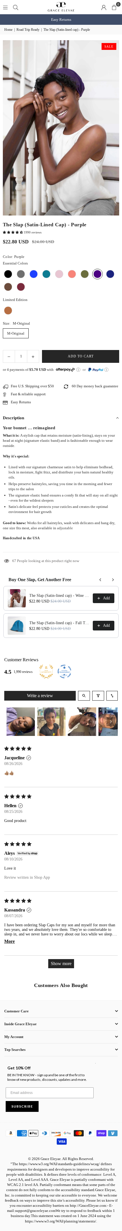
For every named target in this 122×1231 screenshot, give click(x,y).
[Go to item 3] (82, 721)
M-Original (15, 333)
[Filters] (98, 696)
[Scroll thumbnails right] (110, 721)
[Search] (15, 7)
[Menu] (5, 7)
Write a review (40, 695)
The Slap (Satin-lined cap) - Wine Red (59, 595)
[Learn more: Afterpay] (78, 370)
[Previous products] (100, 580)
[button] (114, 7)
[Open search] (84, 696)
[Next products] (113, 580)
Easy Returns (61, 19)
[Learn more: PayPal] (106, 370)
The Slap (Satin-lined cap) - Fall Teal (59, 623)
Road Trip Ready (27, 30)
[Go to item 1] (21, 721)
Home (8, 30)
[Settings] (104, 7)
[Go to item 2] (51, 721)
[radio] (8, 274)
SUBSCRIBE (22, 1106)
